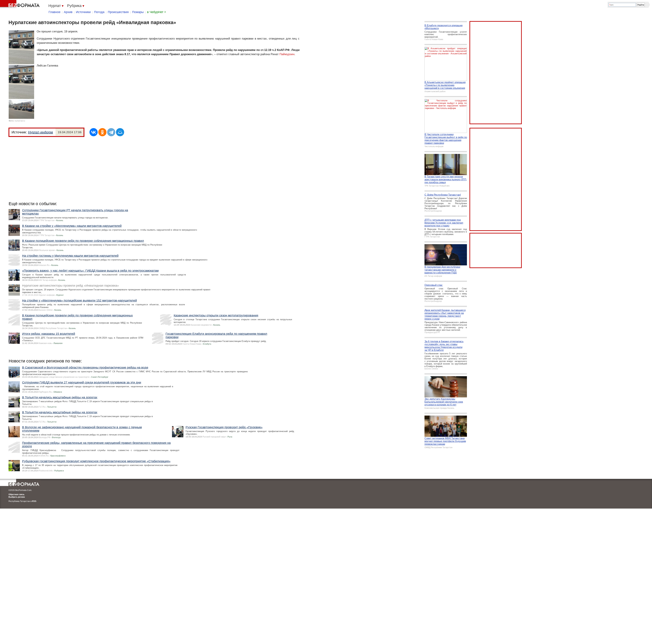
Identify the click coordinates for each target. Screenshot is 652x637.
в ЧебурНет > (156, 12)
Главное (54, 12)
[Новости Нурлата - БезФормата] (20, 4)
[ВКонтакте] (93, 132)
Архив (68, 12)
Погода (99, 12)
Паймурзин (286, 54)
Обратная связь (16, 494)
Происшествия (118, 12)
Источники (83, 12)
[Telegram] (111, 132)
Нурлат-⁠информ (40, 132)
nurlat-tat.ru (20, 121)
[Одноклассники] (102, 132)
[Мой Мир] (120, 132)
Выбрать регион (16, 497)
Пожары (138, 12)
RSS (34, 501)
